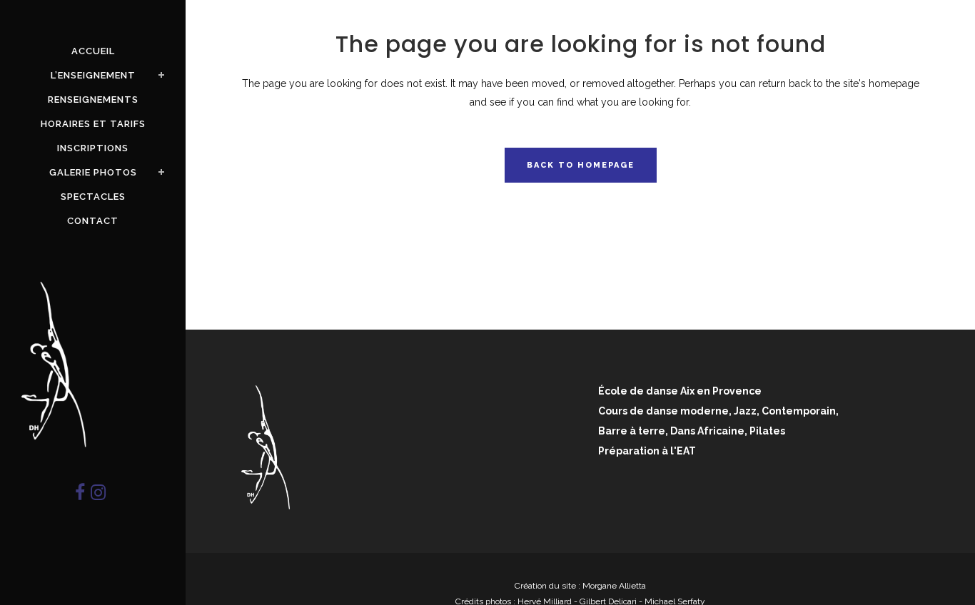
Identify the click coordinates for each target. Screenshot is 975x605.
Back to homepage (581, 165)
